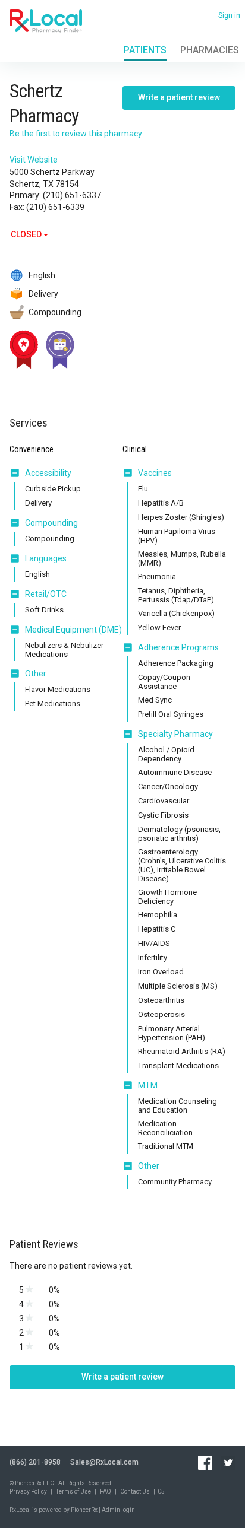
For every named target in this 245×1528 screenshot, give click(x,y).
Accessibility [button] (48, 473)
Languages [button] (46, 558)
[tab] (40, 473)
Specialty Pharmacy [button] (175, 734)
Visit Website (34, 159)
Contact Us (135, 1491)
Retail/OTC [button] (46, 594)
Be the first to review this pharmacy (76, 133)
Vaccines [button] (155, 473)
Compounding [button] (51, 523)
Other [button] (35, 673)
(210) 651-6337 (72, 195)
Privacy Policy (28, 1491)
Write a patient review (179, 97)
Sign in (229, 15)
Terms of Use (73, 1491)
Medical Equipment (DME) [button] (73, 629)
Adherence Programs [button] (178, 647)
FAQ (105, 1491)
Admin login (118, 1510)
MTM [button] (148, 1085)
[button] (17, 473)
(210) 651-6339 (55, 207)
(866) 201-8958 (35, 1462)
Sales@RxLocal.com (104, 1462)
